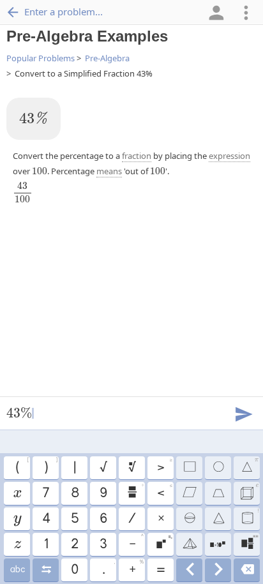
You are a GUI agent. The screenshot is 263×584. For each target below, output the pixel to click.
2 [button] (74, 544)
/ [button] (131, 519)
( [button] (22, 466)
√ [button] (102, 467)
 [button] (135, 491)
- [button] (136, 542)
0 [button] (74, 570)
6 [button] (103, 519)
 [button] (17, 544)
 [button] (189, 493)
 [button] (189, 544)
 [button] (17, 570)
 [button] (218, 519)
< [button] (164, 491)
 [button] (218, 570)
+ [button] (136, 568)
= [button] (160, 570)
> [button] (164, 466)
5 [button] (74, 519)
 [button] (16, 493)
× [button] (160, 519)
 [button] (17, 519)
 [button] (189, 519)
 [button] (189, 570)
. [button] (108, 568)
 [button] (246, 570)
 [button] (45, 570)
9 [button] (103, 493)
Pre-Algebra (107, 58)
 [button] (217, 544)
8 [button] (74, 493)
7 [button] (45, 493)
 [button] (249, 491)
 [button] (250, 466)
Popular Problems (40, 58)
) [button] (50, 466)
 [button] (249, 542)
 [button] (163, 542)
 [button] (217, 467)
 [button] (131, 467)
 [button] (217, 493)
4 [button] (45, 519)
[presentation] (33, 117)
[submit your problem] (243, 413)
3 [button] (103, 544)
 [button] (189, 467)
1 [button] (45, 544)
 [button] (250, 517)
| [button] (74, 467)
